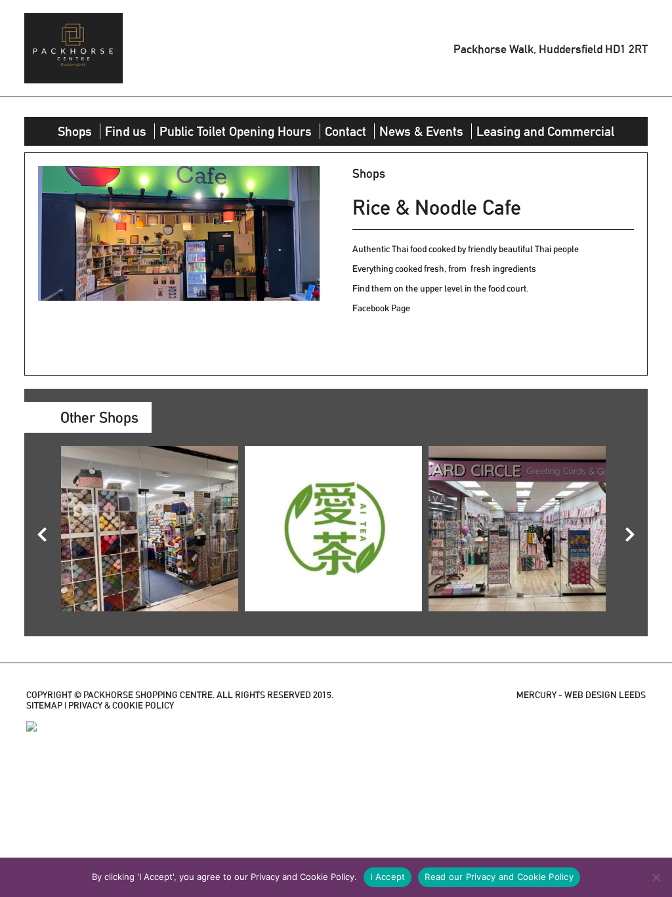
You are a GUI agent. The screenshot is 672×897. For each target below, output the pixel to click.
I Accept (387, 876)
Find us (125, 131)
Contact (345, 131)
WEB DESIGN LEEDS (605, 694)
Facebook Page (381, 308)
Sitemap (44, 705)
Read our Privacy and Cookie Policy (499, 876)
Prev (42, 534)
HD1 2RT (626, 48)
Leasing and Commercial (545, 131)
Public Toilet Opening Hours (235, 131)
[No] (655, 877)
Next (630, 534)
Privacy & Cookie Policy (121, 705)
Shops (75, 131)
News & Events (421, 131)
